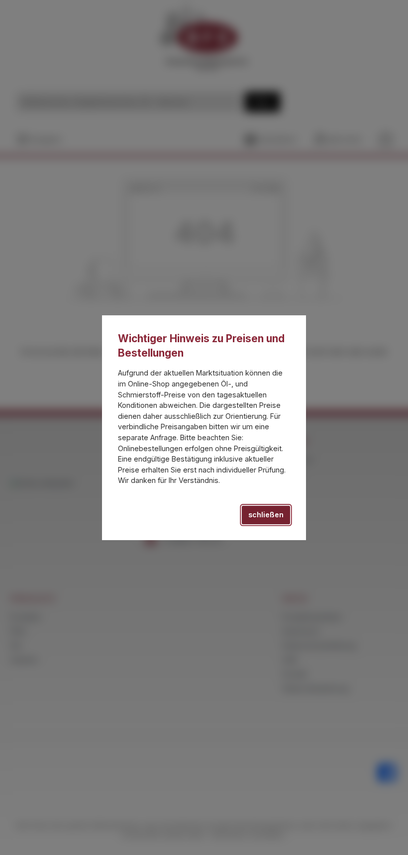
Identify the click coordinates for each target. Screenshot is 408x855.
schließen (266, 514)
